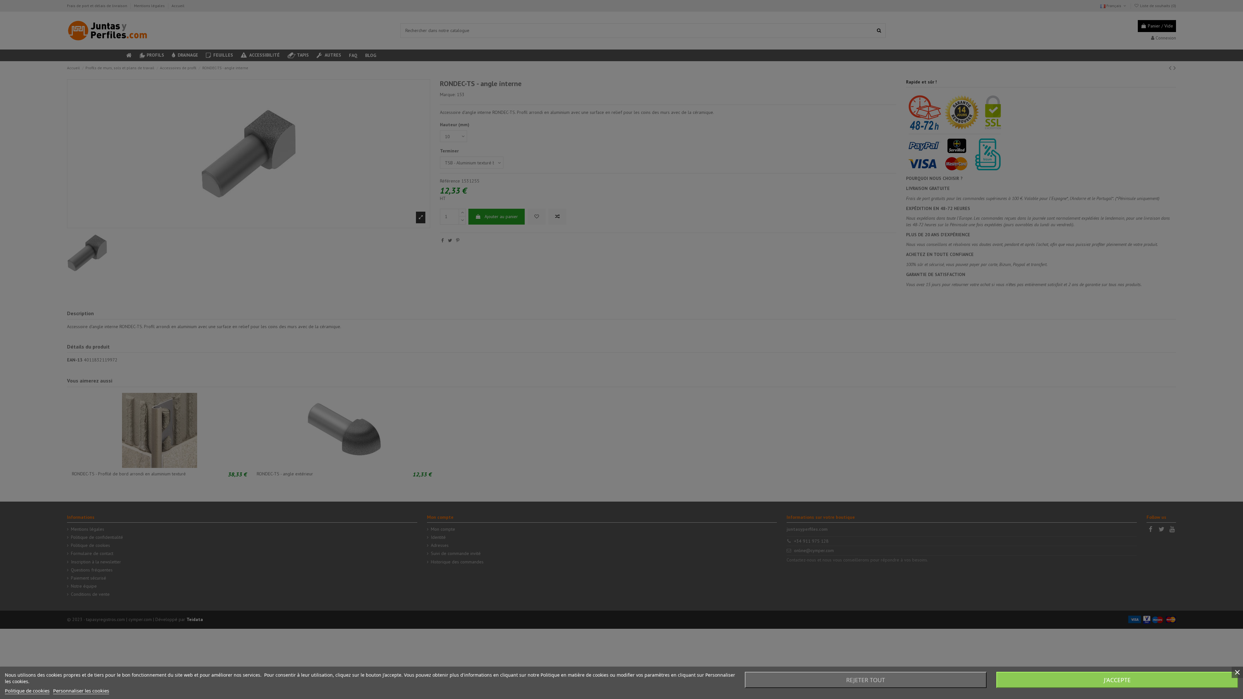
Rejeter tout (865, 680)
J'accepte (1117, 680)
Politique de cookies (27, 690)
